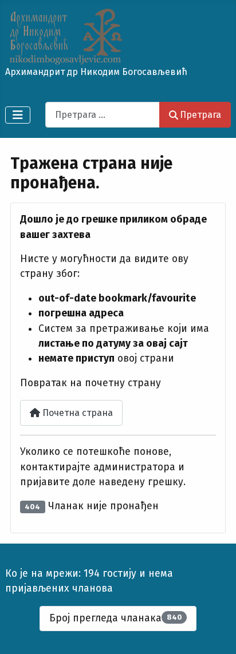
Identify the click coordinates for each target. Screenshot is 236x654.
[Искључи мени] (17, 115)
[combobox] (102, 115)
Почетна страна (76, 412)
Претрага (200, 114)
